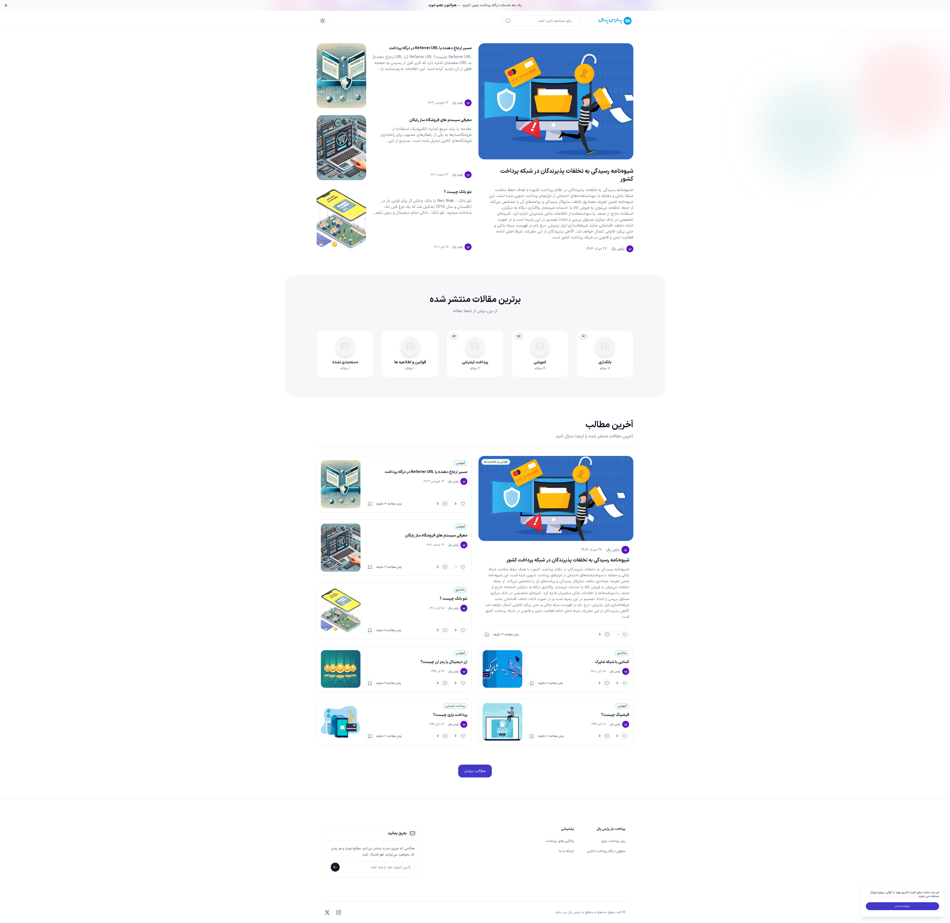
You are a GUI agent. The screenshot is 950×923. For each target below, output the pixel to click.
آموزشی (460, 463)
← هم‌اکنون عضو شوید (444, 5)
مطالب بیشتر (475, 771)
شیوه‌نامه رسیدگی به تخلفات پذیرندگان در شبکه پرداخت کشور (566, 175)
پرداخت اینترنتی (455, 706)
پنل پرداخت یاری (613, 841)
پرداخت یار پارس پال (610, 829)
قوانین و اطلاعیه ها (496, 462)
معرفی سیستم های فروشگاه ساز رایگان (440, 120)
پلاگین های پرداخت (560, 841)
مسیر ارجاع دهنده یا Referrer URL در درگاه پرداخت (430, 48)
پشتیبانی (567, 829)
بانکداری (460, 590)
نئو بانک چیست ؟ (458, 192)
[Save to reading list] (486, 634)
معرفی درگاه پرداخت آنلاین (606, 851)
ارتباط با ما (566, 851)
